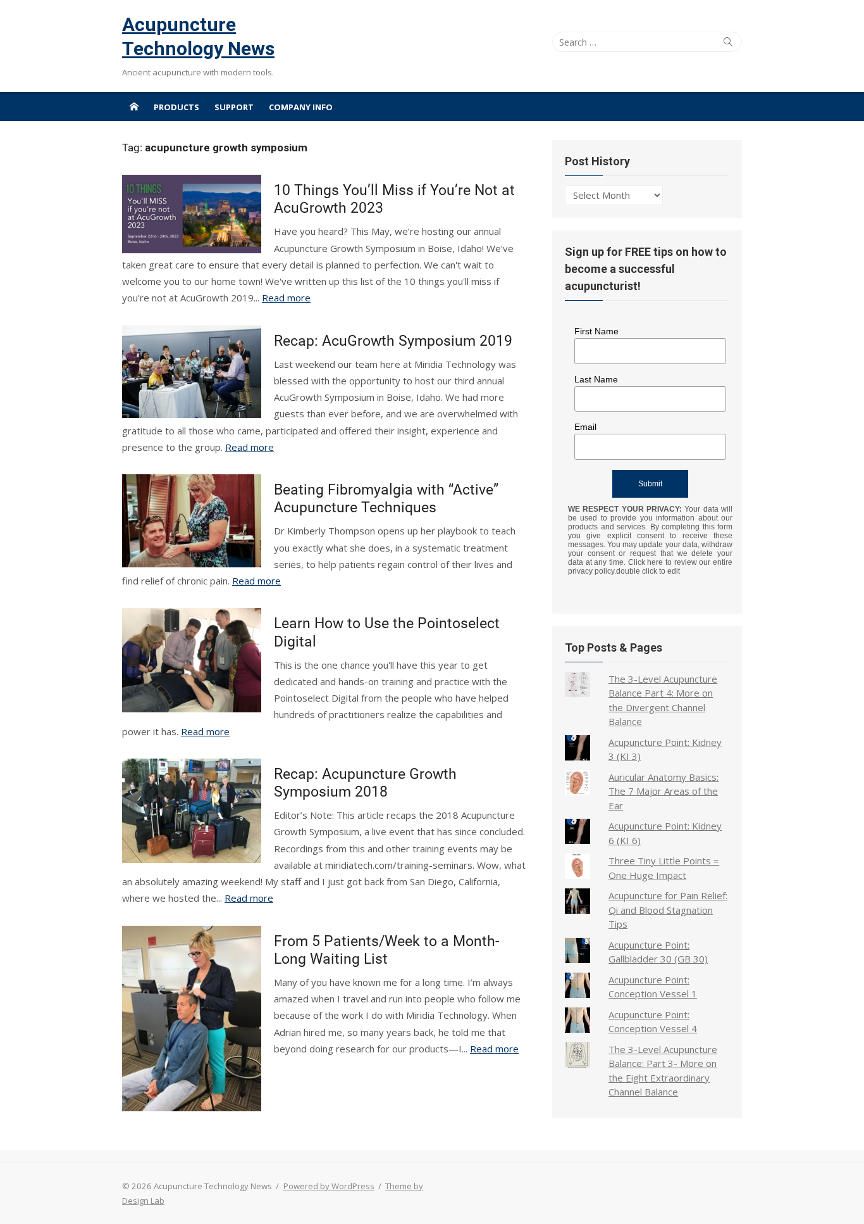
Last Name (596, 379)
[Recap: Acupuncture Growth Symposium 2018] (191, 811)
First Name (596, 331)
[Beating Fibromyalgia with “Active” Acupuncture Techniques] (191, 520)
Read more (286, 297)
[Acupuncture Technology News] (134, 106)
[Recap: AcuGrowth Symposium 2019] (191, 372)
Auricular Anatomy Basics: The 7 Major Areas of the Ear (663, 791)
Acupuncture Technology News (198, 36)
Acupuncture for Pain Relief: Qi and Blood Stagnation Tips (667, 909)
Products (176, 107)
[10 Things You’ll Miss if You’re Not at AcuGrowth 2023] (191, 214)
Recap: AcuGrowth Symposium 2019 (393, 340)
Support (234, 107)
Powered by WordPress (328, 1186)
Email (585, 427)
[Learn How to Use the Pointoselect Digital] (191, 660)
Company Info (301, 107)
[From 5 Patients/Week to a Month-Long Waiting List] (191, 1018)
